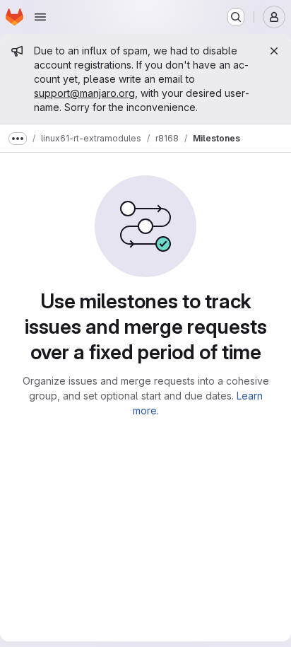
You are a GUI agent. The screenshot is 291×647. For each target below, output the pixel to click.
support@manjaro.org (84, 93)
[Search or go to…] (235, 16)
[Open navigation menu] (40, 17)
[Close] (274, 50)
